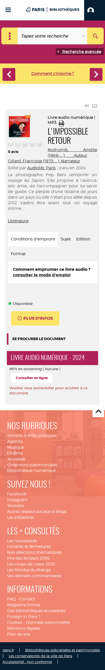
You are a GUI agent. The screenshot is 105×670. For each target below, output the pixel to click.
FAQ (11, 599)
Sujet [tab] (66, 239)
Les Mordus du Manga (28, 570)
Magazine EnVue (23, 604)
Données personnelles (48, 622)
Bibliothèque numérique (31, 470)
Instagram (17, 499)
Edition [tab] (83, 239)
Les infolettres (20, 517)
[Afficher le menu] (8, 10)
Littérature (18, 220)
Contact (27, 599)
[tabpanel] (52, 272)
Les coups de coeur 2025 (31, 564)
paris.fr (8, 650)
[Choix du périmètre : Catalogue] (9, 36)
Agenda (15, 441)
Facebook (17, 494)
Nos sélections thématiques (34, 552)
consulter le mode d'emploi (42, 275)
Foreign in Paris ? (23, 616)
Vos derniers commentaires (34, 575)
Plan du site (18, 634)
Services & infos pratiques (32, 435)
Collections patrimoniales (32, 464)
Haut (98, 411)
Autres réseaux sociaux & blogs (36, 511)
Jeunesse (16, 459)
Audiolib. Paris (41, 167)
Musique (15, 447)
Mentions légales (23, 628)
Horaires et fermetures (29, 546)
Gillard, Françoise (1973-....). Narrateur (44, 161)
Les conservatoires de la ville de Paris (40, 656)
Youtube (15, 505)
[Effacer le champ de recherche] (84, 36)
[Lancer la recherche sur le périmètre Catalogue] (95, 36)
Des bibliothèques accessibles (36, 610)
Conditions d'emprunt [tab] (33, 239)
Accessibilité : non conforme (27, 662)
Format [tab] (18, 253)
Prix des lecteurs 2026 (28, 558)
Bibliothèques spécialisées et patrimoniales (62, 650)
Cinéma (15, 453)
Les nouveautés (22, 540)
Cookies (14, 622)
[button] (94, 10)
